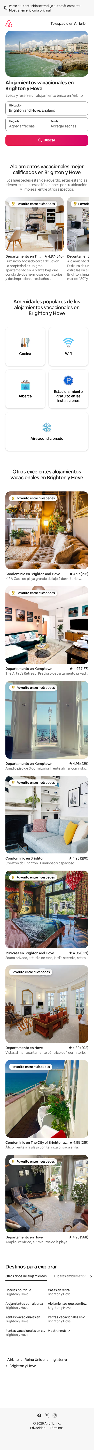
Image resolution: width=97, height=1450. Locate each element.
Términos (56, 1428)
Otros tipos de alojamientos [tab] (26, 1276)
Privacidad (38, 1428)
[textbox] (26, 126)
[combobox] (47, 110)
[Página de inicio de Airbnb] (8, 23)
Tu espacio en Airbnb (68, 23)
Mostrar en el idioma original (30, 10)
